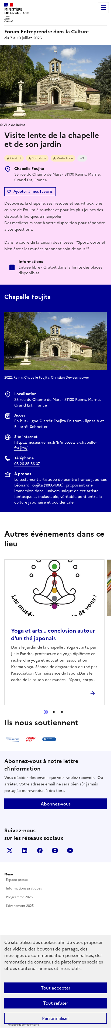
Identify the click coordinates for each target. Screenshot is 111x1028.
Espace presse (17, 879)
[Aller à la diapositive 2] (54, 712)
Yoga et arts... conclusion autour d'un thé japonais (53, 634)
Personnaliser (55, 1018)
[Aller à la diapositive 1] (46, 712)
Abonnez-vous (56, 804)
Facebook (39, 850)
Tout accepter (55, 988)
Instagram (55, 850)
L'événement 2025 (20, 905)
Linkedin (24, 850)
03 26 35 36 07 (27, 464)
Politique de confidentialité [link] (23, 1025)
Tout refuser (55, 1003)
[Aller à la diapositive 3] (62, 712)
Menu (103, 7)
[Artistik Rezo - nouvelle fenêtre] (31, 739)
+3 (82, 158)
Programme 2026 (19, 897)
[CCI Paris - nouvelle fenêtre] (49, 739)
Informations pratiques (24, 888)
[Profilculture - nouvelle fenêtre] (12, 739)
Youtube (70, 850)
